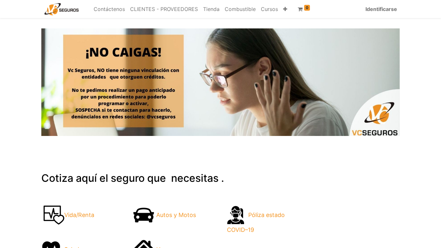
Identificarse (381, 9)
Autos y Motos (176, 215)
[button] (285, 9)
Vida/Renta (79, 215)
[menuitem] (109, 9)
